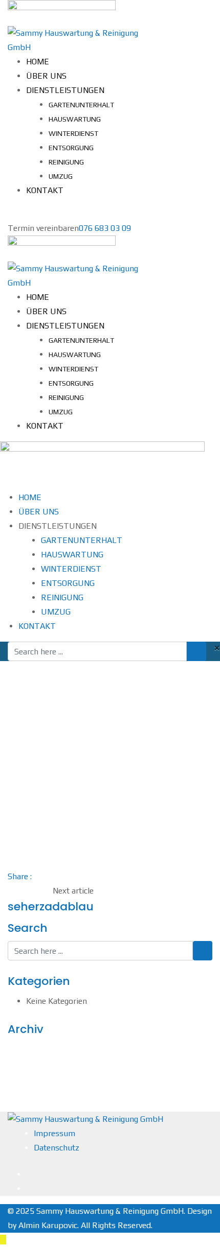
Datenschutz (56, 1147)
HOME (37, 61)
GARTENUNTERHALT (81, 105)
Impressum (54, 1133)
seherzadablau (51, 906)
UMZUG (61, 176)
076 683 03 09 (105, 228)
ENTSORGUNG (71, 148)
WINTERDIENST (73, 133)
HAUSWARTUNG (75, 119)
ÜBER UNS (46, 76)
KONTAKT (44, 190)
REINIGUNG (66, 162)
